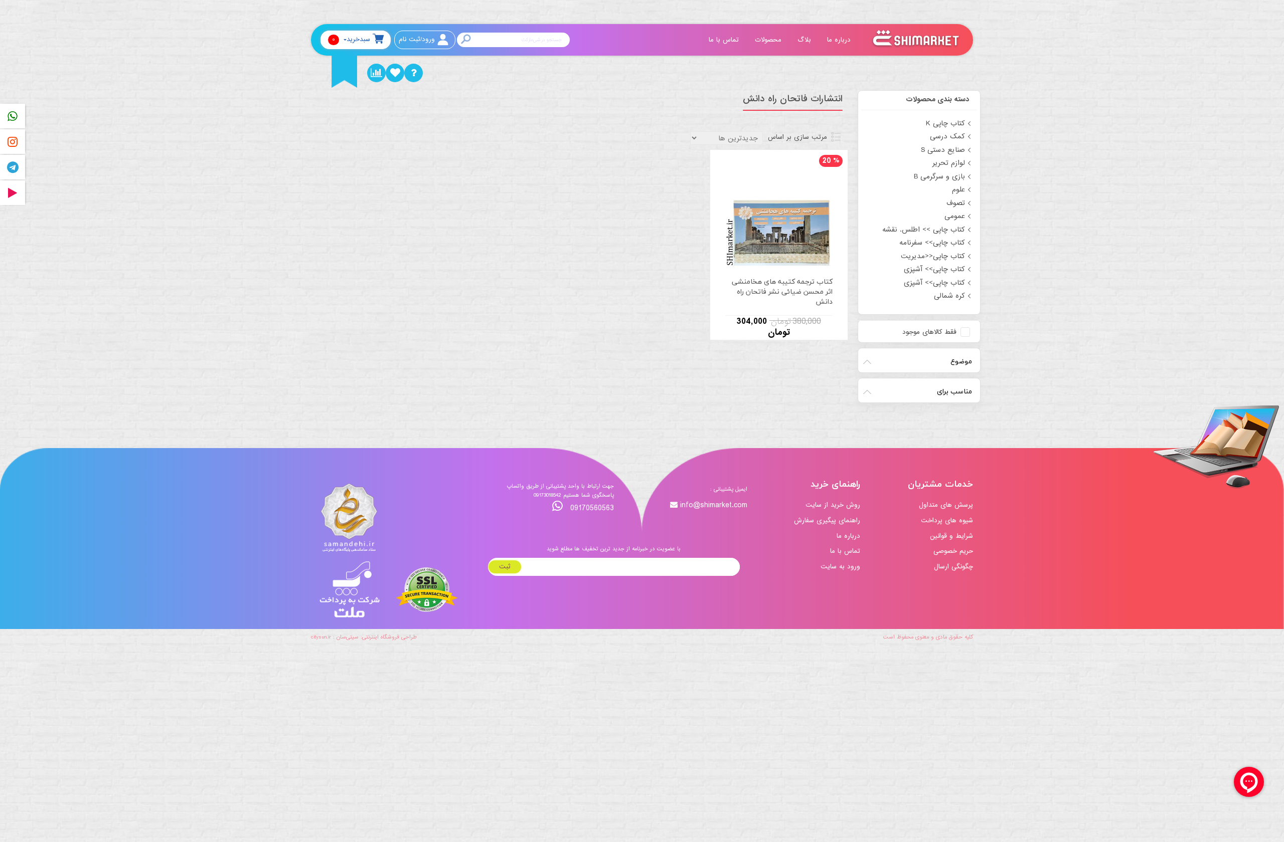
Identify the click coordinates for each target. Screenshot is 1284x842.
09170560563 (591, 508)
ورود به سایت (840, 566)
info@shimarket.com (713, 505)
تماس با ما (725, 40)
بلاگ (805, 40)
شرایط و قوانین (951, 536)
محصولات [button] (769, 40)
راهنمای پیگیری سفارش (827, 520)
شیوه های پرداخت (947, 520)
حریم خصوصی (953, 551)
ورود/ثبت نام (417, 39)
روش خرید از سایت (833, 505)
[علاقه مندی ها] (395, 73)
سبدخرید (351, 39)
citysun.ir (321, 637)
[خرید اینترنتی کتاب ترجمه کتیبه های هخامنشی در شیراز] (779, 215)
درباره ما (840, 40)
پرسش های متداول (946, 505)
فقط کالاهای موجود (929, 332)
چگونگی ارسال (953, 566)
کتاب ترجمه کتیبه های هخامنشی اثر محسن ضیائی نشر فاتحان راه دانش (782, 292)
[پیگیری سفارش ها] (376, 73)
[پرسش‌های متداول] (413, 73)
